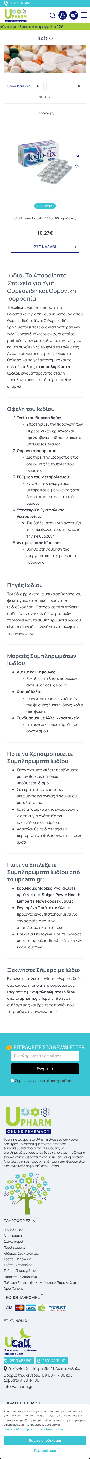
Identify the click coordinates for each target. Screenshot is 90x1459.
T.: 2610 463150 (20, 3)
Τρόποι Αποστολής (18, 1264)
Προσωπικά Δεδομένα (20, 1276)
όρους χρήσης (60, 1080)
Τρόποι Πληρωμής (18, 1259)
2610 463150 (20, 1360)
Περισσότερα (45, 1450)
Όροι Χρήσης (14, 1288)
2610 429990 (53, 1360)
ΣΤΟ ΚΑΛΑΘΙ (45, 246)
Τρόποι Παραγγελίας (20, 1270)
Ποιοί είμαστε (14, 1247)
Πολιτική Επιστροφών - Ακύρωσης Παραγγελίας (40, 1282)
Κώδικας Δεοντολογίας (21, 1253)
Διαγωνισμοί (13, 1241)
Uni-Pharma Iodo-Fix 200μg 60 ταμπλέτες (45, 218)
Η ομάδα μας (13, 1229)
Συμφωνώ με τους (44, 1080)
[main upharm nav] (84, 15)
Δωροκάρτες (13, 1235)
